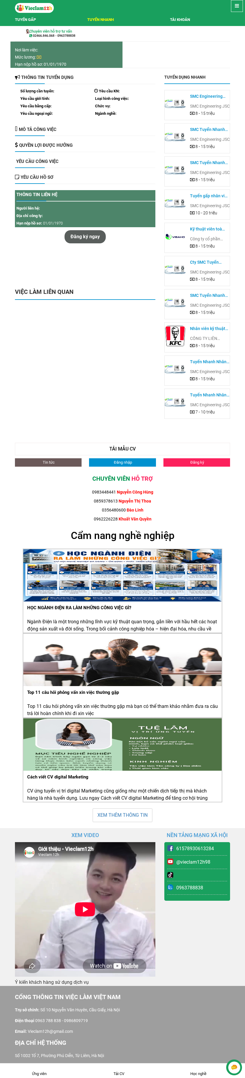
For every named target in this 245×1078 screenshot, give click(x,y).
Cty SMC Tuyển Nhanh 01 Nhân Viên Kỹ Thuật (209, 262)
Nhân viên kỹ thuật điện (207, 329)
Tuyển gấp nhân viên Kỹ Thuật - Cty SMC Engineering (209, 196)
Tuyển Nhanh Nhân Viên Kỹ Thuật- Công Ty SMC (209, 395)
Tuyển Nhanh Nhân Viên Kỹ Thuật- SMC (209, 362)
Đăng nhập (122, 462)
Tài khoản (180, 19)
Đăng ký (196, 462)
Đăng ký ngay (85, 236)
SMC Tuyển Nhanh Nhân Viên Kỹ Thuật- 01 (209, 296)
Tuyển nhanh (100, 19)
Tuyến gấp (25, 19)
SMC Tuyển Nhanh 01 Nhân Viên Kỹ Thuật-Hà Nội (207, 130)
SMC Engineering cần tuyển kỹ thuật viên (207, 97)
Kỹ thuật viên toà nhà (206, 229)
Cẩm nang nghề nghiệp (122, 535)
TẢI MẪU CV (122, 449)
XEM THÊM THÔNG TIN (122, 815)
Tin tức (48, 462)
